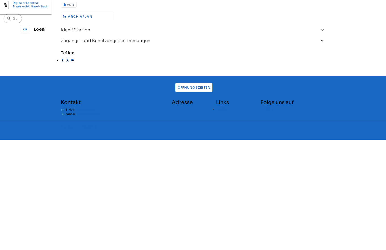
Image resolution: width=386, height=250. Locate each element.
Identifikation (75, 29)
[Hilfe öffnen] (25, 29)
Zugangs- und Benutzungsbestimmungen (105, 40)
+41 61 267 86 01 (87, 113)
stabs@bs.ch (85, 109)
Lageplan (222, 109)
